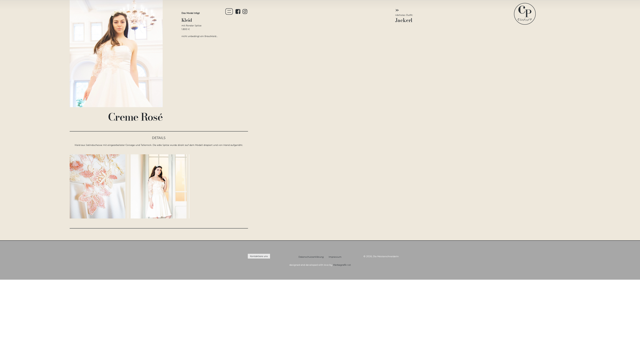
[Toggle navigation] (229, 11)
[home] (525, 13)
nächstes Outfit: (404, 15)
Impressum (335, 256)
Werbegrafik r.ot (342, 264)
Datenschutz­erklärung (311, 256)
